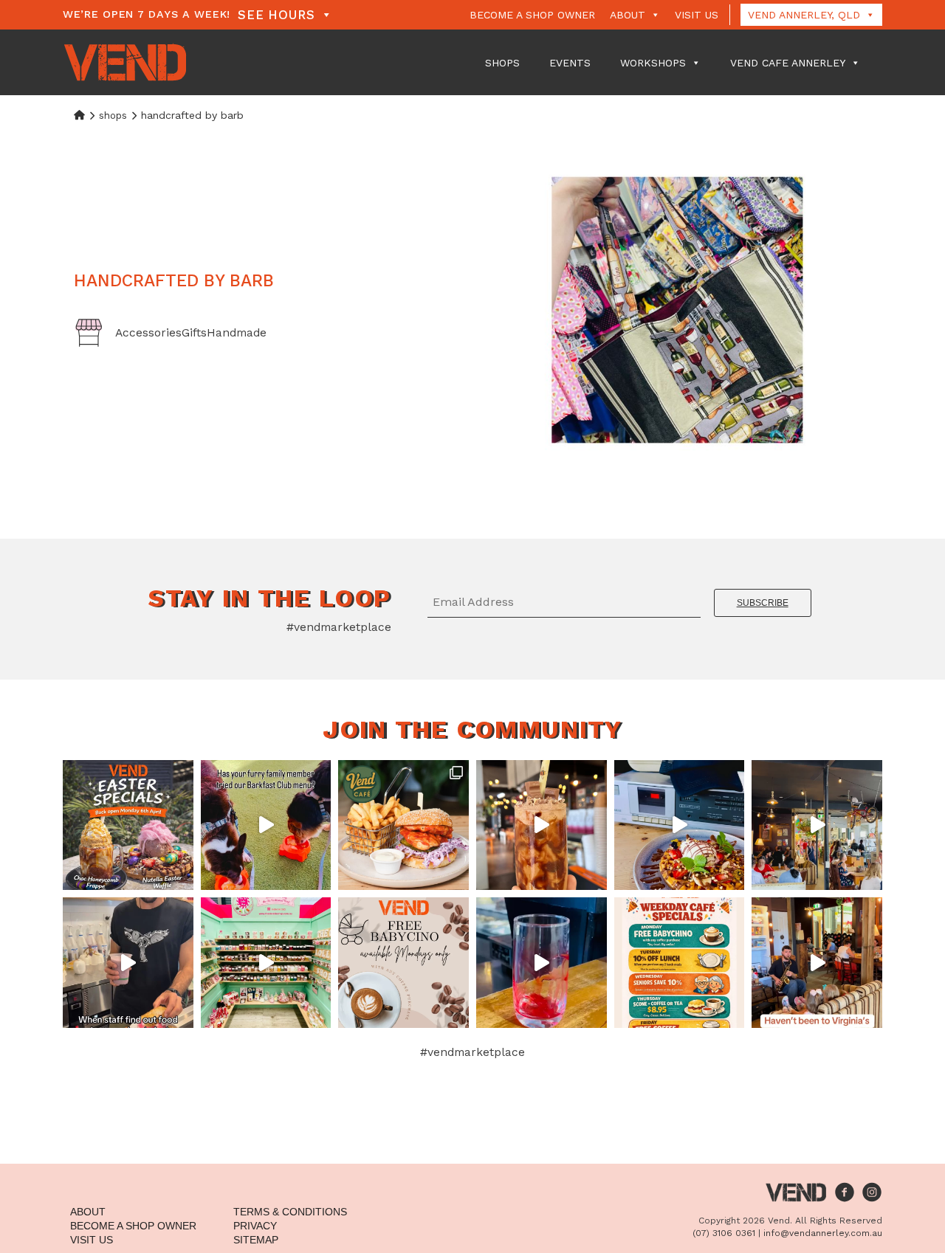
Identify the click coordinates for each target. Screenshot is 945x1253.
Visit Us (696, 15)
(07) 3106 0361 (724, 1233)
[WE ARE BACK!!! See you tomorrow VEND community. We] (128, 825)
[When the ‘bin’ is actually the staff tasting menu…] (128, 962)
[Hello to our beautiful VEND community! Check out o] (679, 962)
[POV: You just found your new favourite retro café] (817, 825)
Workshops (653, 63)
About (627, 15)
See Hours (276, 14)
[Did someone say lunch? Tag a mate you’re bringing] (403, 825)
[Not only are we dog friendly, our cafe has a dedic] (266, 825)
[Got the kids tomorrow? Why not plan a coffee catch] (403, 962)
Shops (502, 63)
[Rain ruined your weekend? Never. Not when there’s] (266, 962)
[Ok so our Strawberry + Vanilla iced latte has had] (541, 962)
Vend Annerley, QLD (804, 15)
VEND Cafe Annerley (787, 63)
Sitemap (255, 1240)
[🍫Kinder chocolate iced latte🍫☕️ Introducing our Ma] (541, 825)
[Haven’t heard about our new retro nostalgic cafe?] (817, 962)
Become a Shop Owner (532, 15)
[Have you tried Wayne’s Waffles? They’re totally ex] (679, 825)
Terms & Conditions (290, 1212)
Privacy (255, 1226)
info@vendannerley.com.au (822, 1233)
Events (570, 63)
